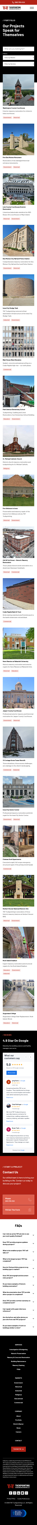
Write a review (11, 1072)
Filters (5, 53)
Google (23, 1080)
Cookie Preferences (23, 1499)
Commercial (18, 1402)
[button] (32, 8)
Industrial (18, 1391)
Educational (18, 1398)
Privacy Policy (11, 1498)
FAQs (18, 1369)
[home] (12, 8)
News (19, 1428)
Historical (18, 1387)
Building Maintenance (18, 1361)
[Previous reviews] (26, 1057)
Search (5, 44)
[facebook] (10, 1493)
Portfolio (18, 1420)
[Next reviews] (31, 1057)
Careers (18, 1432)
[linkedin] (18, 1493)
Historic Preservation (18, 1353)
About (18, 1416)
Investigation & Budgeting (18, 1349)
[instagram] (14, 1493)
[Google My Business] (22, 1493)
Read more (9, 1097)
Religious (18, 1395)
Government (18, 1383)
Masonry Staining (18, 1365)
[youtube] (26, 1493)
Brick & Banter (18, 1424)
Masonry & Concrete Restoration (18, 1357)
